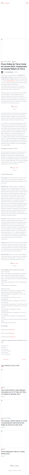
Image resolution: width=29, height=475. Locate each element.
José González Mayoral (9, 72)
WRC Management (11, 80)
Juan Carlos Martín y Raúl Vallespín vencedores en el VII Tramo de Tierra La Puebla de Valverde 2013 (13, 392)
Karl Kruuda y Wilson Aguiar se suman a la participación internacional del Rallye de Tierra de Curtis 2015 (14, 423)
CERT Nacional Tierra (6, 61)
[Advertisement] (14, 21)
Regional (14, 61)
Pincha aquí (11, 329)
